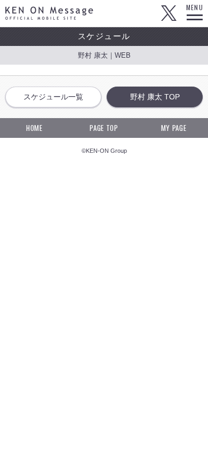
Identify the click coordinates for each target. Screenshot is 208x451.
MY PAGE (174, 127)
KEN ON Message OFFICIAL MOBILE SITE (49, 13)
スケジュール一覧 (53, 96)
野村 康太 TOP (155, 96)
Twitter (168, 13)
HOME (34, 127)
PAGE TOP (104, 127)
